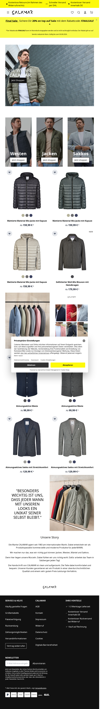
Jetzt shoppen (18, 160)
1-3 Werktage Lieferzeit (79, 606)
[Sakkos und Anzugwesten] (27, 320)
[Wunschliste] (72, 12)
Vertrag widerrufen (16, 646)
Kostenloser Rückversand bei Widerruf (80, 620)
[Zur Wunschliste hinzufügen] (9, 172)
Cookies (39, 638)
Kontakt (39, 613)
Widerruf (39, 625)
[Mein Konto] (85, 12)
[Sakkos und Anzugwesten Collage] (72, 322)
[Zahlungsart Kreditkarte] (34, 694)
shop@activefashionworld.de (15, 677)
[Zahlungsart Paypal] (8, 695)
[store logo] (22, 12)
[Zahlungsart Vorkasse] (20, 694)
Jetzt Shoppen (17, 80)
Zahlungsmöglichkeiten (16, 632)
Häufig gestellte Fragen (16, 606)
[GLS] (46, 694)
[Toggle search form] (79, 12)
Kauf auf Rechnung (77, 626)
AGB (37, 606)
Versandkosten (40, 688)
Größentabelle (12, 613)
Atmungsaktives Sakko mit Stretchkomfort (27, 467)
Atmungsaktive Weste (27, 406)
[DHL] (40, 695)
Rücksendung (11, 625)
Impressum (40, 619)
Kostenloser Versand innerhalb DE (78, 613)
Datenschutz (41, 632)
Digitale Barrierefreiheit (46, 645)
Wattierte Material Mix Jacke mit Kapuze (27, 220)
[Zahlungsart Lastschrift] (27, 694)
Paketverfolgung (13, 619)
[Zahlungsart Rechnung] (13, 694)
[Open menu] (8, 12)
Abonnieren (39, 663)
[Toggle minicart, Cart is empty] (91, 12)
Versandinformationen (16, 638)
